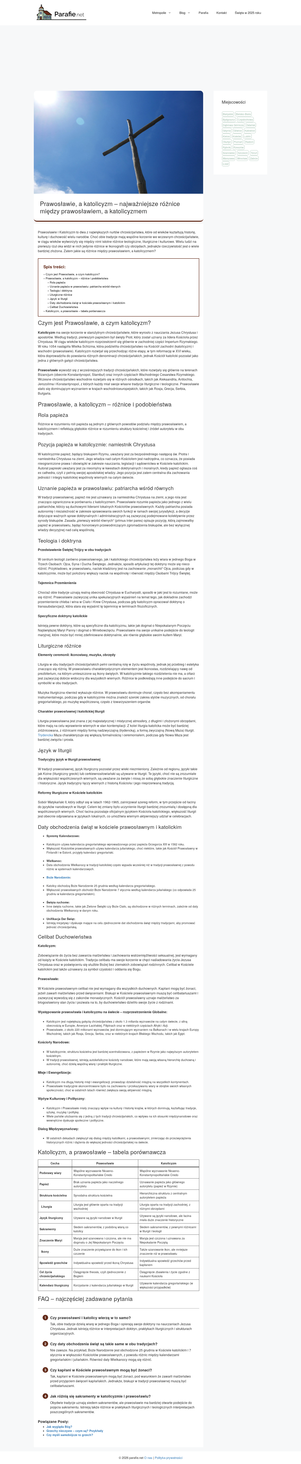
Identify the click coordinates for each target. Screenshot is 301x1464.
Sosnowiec (229, 152)
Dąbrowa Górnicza (233, 125)
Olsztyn (227, 141)
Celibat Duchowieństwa (64, 307)
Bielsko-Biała (243, 114)
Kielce (226, 136)
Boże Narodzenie (58, 877)
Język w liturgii (59, 299)
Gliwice (238, 130)
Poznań (238, 141)
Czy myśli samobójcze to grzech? (69, 1435)
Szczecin (243, 152)
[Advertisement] (150, 56)
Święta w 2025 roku (248, 12)
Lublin (247, 136)
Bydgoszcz (229, 119)
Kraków (237, 136)
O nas (148, 1457)
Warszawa (228, 158)
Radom (249, 141)
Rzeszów (238, 147)
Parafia (203, 12)
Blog (182, 12)
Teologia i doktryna (61, 290)
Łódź (226, 164)
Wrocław (242, 158)
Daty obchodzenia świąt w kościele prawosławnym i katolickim (87, 303)
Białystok (228, 114)
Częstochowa (245, 119)
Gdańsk (251, 125)
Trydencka (45, 735)
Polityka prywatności (168, 1457)
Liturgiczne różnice (61, 295)
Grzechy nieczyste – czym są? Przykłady (74, 1431)
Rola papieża (58, 282)
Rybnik (227, 147)
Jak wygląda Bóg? (59, 1427)
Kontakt (221, 12)
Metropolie (159, 12)
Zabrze (254, 158)
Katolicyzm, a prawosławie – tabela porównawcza (75, 311)
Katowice (250, 130)
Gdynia (227, 130)
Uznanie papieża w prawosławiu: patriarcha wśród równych (85, 286)
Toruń (254, 152)
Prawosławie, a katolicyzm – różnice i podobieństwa (77, 278)
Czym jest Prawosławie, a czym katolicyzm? (73, 274)
